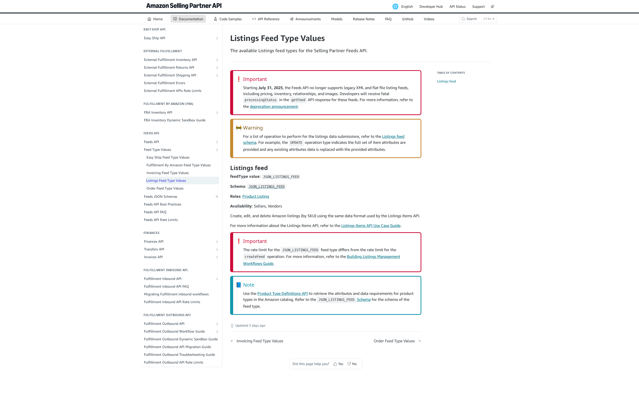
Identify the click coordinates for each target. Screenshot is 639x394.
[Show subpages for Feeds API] (217, 142)
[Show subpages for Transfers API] (217, 249)
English (407, 6)
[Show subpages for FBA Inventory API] (217, 113)
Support (478, 6)
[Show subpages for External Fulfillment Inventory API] (217, 60)
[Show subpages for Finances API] (217, 242)
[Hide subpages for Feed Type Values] (217, 150)
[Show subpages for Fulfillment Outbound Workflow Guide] (217, 332)
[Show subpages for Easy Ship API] (217, 38)
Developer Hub (431, 6)
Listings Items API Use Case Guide (370, 225)
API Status (458, 6)
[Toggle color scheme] (493, 6)
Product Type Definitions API (282, 293)
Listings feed (446, 81)
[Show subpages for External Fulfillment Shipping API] (217, 75)
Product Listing (255, 196)
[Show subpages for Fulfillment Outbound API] (217, 324)
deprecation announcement (274, 106)
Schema (345, 299)
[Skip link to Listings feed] (227, 168)
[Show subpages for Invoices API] (217, 257)
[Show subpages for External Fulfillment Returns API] (217, 68)
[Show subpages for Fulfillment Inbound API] (217, 279)
